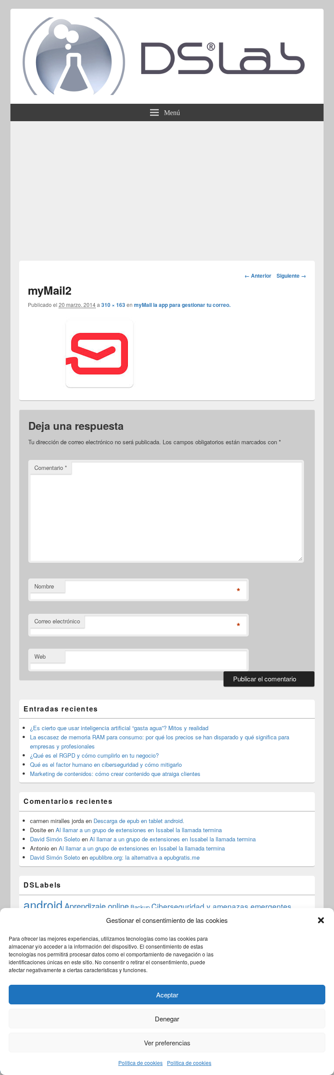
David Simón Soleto (55, 839)
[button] (321, 920)
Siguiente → (291, 275)
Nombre (44, 586)
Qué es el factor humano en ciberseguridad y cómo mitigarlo (106, 764)
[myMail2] (95, 386)
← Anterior (257, 275)
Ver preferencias (167, 1042)
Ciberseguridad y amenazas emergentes (221, 906)
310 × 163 (113, 305)
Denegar (167, 1018)
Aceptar (167, 994)
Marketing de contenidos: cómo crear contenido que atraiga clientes (115, 773)
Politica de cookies (140, 1062)
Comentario (50, 467)
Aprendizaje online (96, 906)
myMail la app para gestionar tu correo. (182, 305)
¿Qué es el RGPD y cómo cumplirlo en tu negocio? (94, 755)
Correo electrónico (57, 621)
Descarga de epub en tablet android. (139, 820)
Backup (140, 907)
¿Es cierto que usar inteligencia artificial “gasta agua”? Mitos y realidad (119, 728)
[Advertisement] (167, 187)
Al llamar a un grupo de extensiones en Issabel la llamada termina (139, 830)
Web (40, 656)
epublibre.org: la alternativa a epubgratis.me (145, 857)
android (43, 904)
